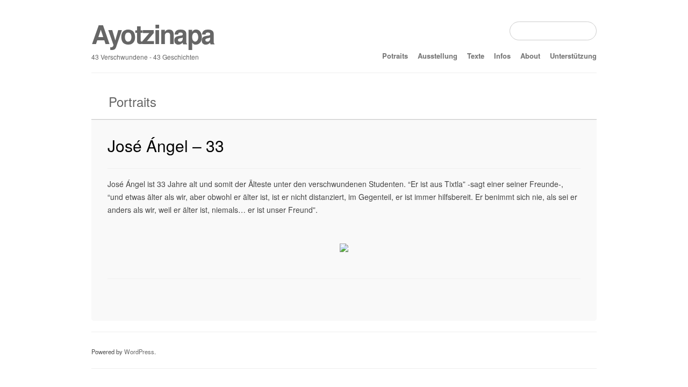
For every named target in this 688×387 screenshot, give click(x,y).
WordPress (139, 351)
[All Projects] (532, 294)
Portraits (132, 101)
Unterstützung (573, 56)
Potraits (395, 56)
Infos (502, 56)
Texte (475, 56)
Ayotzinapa (152, 33)
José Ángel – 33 (166, 145)
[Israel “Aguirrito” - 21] (590, 101)
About (530, 56)
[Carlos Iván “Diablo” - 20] (569, 101)
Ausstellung (437, 56)
